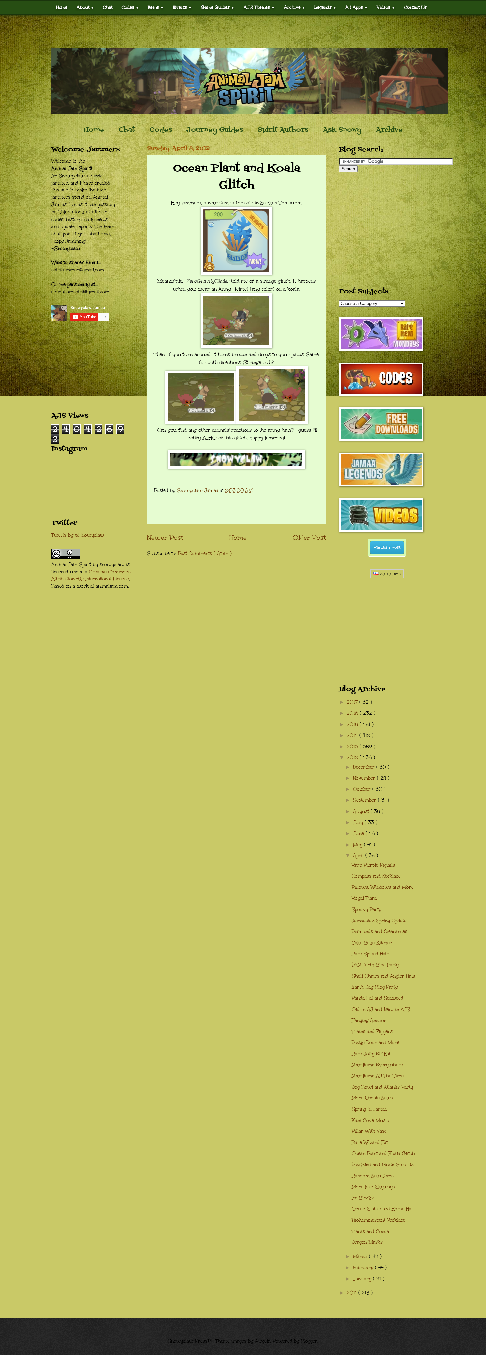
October (362, 789)
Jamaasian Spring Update (379, 921)
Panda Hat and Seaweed (377, 998)
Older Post (309, 537)
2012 (353, 757)
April (359, 855)
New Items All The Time (378, 1076)
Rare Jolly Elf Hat (371, 1054)
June (359, 833)
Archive (389, 130)
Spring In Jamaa (369, 1109)
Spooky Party (366, 909)
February (364, 1268)
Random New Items (373, 1176)
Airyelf (262, 1341)
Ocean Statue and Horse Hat (382, 1209)
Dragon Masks (367, 1242)
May (358, 845)
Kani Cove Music (370, 1120)
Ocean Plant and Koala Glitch (383, 1153)
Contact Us (415, 7)
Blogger (309, 1341)
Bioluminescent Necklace (378, 1220)
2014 (353, 735)
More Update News (372, 1098)
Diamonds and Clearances (379, 931)
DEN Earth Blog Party (375, 965)
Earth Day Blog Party (375, 987)
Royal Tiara (364, 898)
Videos (386, 7)
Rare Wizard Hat (370, 1142)
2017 (353, 702)
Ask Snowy (342, 130)
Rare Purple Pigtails (373, 865)
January (363, 1279)
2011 (352, 1293)
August (362, 811)
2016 (353, 713)
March (361, 1256)
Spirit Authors (283, 130)
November (365, 778)
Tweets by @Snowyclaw (77, 535)
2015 (353, 724)
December (364, 767)
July (359, 822)
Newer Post (165, 537)
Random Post (387, 547)
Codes (130, 7)
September (365, 800)
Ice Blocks (363, 1198)
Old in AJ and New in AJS (381, 1009)
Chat (107, 7)
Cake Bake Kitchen (372, 943)
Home (61, 7)
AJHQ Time (390, 574)
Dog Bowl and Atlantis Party (382, 1087)
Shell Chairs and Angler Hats (383, 976)
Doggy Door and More (375, 1042)
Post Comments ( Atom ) (205, 553)
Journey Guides (214, 130)
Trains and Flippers (372, 1031)
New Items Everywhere (377, 1065)
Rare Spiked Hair (370, 954)
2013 (353, 747)
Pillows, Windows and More (383, 887)
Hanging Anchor (369, 1020)
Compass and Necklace (376, 876)
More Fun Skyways (373, 1187)
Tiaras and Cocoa (370, 1231)
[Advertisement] (243, 31)
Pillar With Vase (369, 1131)
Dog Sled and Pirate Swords (383, 1165)
